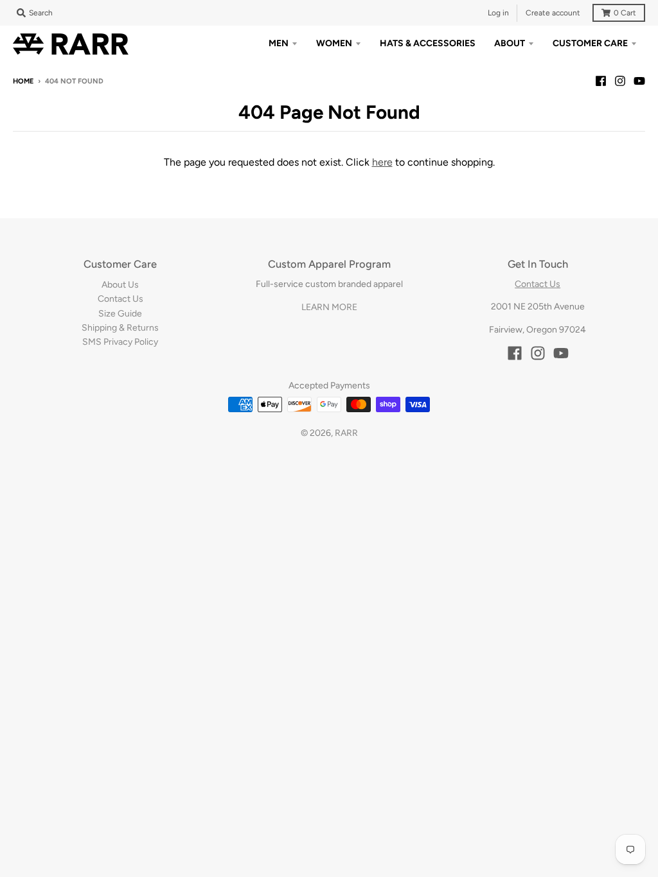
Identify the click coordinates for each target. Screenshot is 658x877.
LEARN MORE (329, 307)
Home (23, 81)
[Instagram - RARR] (620, 81)
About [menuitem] (509, 43)
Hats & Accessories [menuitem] (428, 43)
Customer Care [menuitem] (590, 43)
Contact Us (120, 298)
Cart (625, 12)
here (382, 162)
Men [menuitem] (279, 43)
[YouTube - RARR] (639, 81)
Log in (498, 12)
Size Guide (120, 313)
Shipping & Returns (120, 327)
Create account (553, 12)
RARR (346, 433)
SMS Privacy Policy (120, 341)
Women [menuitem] (334, 43)
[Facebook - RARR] (601, 81)
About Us (120, 284)
